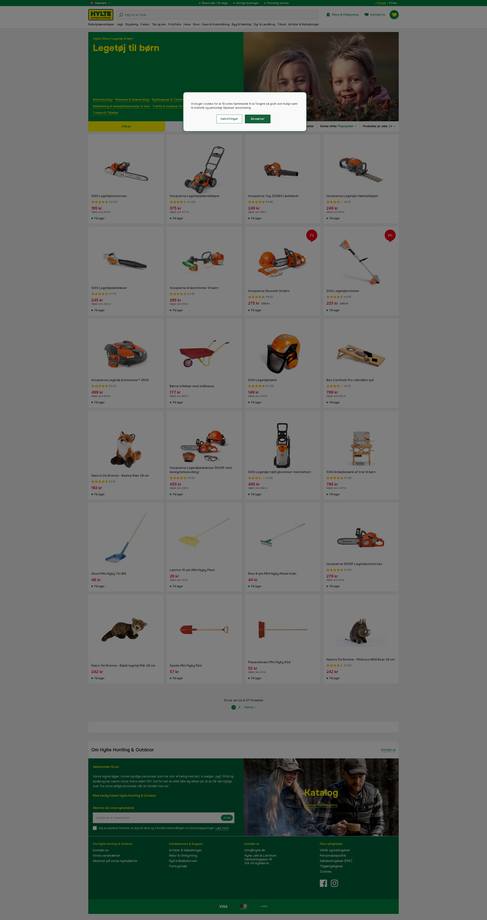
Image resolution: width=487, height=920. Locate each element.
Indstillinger (229, 118)
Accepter (258, 118)
